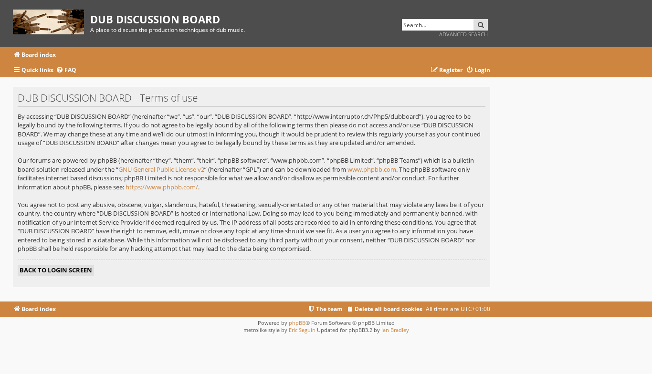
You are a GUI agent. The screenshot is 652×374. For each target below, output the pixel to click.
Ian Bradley (395, 329)
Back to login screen (56, 270)
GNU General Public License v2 (161, 169)
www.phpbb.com (371, 169)
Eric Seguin (302, 329)
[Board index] (51, 20)
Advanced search (463, 34)
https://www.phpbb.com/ (162, 187)
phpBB (297, 322)
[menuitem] (66, 70)
